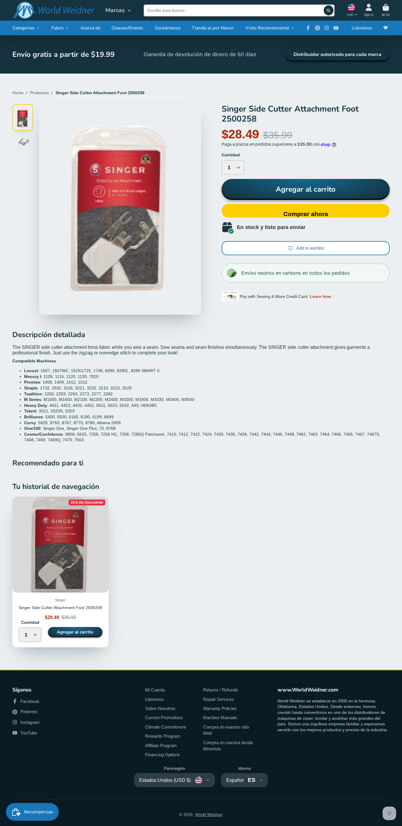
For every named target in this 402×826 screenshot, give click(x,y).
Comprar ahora (305, 213)
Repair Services (218, 699)
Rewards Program (162, 736)
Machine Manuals (220, 717)
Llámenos (362, 28)
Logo (53, 10)
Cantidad (231, 154)
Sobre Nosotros (160, 708)
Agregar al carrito (305, 189)
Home (18, 92)
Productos (39, 92)
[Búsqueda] (329, 10)
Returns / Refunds (220, 689)
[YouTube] (336, 28)
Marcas (115, 10)
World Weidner (209, 814)
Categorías (23, 28)
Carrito (386, 10)
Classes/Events (127, 28)
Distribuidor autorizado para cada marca (337, 54)
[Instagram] (326, 28)
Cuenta (368, 10)
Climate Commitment (165, 726)
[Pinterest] (317, 28)
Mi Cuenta (155, 689)
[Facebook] (308, 28)
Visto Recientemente (267, 28)
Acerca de (90, 28)
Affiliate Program (161, 745)
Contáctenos (168, 28)
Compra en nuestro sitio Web (226, 730)
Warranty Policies (220, 708)
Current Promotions (164, 717)
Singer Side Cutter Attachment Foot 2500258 (60, 572)
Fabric (57, 28)
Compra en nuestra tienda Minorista (228, 746)
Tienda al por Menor (213, 28)
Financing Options (162, 754)
